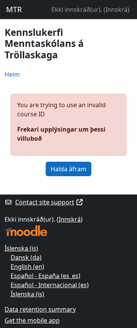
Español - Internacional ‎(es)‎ (50, 285)
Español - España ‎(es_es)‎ (45, 276)
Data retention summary (40, 309)
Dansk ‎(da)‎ (26, 257)
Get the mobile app (32, 320)
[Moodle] (26, 231)
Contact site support (44, 202)
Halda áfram (68, 169)
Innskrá (116, 9)
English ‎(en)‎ (27, 266)
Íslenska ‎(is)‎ (21, 248)
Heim (12, 74)
